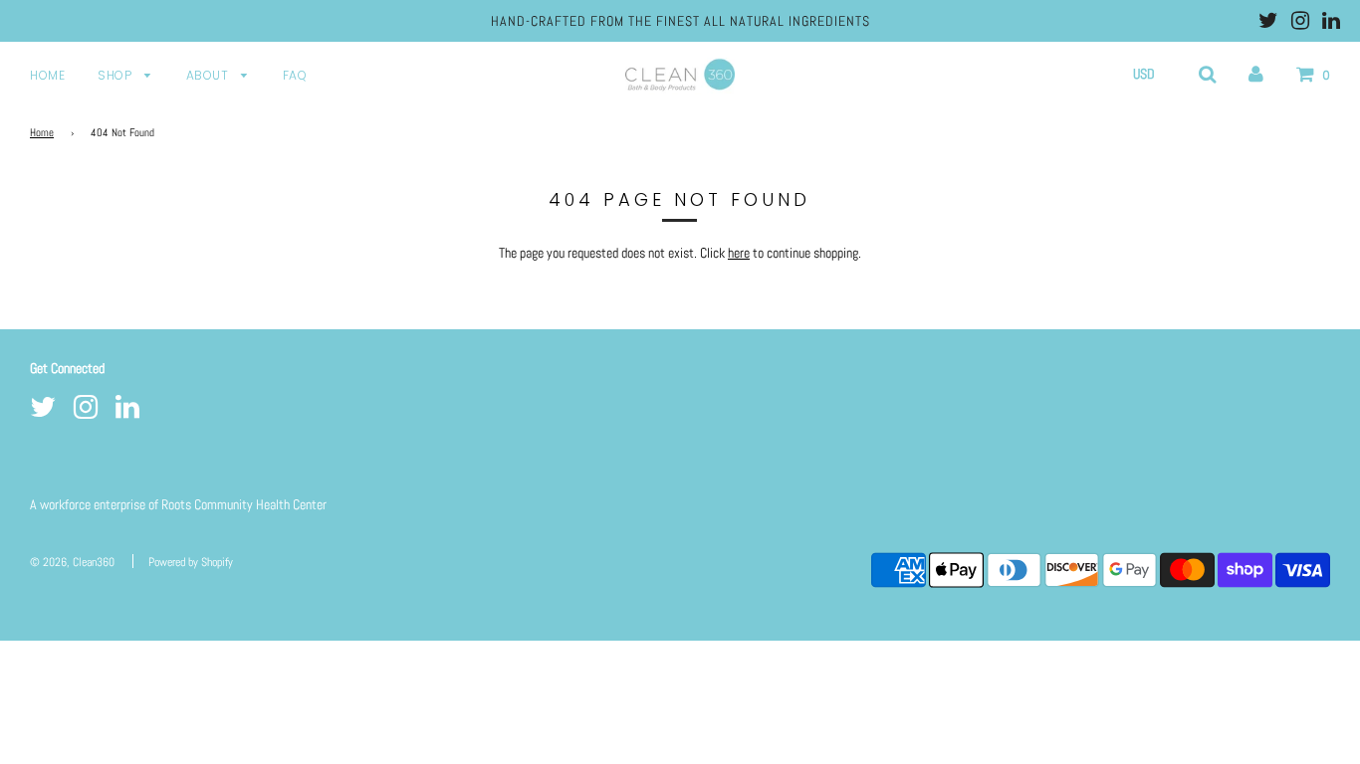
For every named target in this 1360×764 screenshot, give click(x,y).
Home (47, 75)
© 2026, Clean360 (72, 562)
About (209, 75)
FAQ (295, 75)
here (739, 253)
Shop (116, 75)
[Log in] (1255, 74)
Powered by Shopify (190, 562)
